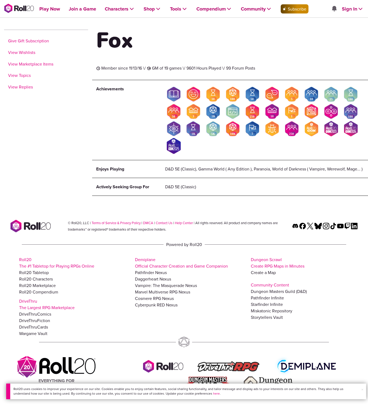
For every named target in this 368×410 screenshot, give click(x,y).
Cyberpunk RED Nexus (156, 305)
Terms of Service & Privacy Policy (116, 222)
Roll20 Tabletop (34, 272)
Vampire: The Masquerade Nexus (166, 285)
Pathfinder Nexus (151, 272)
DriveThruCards (33, 327)
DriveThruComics (35, 314)
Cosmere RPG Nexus (154, 298)
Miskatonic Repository (271, 311)
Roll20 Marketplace (37, 285)
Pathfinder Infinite (267, 298)
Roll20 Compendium (38, 292)
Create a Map (263, 272)
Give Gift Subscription (28, 41)
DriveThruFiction (34, 320)
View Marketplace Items (30, 64)
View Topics (19, 75)
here (216, 393)
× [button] (362, 389)
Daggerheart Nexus (153, 279)
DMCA (148, 222)
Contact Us (164, 222)
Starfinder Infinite (267, 304)
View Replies (20, 87)
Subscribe (296, 9)
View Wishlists (21, 52)
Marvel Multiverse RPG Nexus (162, 292)
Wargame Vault (33, 333)
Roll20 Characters (36, 279)
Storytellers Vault (267, 317)
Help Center (184, 222)
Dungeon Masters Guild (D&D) (279, 291)
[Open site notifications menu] (334, 9)
